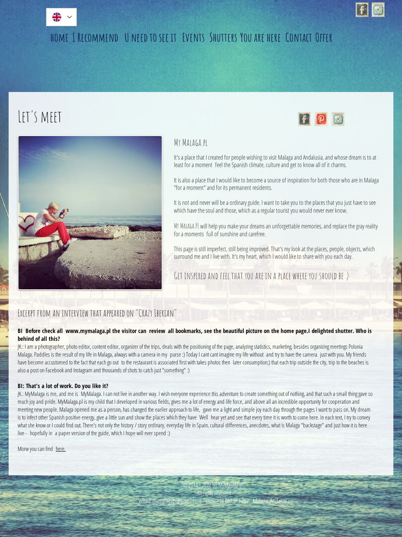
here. (61, 448)
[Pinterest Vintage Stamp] (321, 119)
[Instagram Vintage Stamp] (378, 10)
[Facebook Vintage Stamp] (362, 10)
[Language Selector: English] (61, 17)
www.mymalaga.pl (88, 331)
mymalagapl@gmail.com (176, 501)
